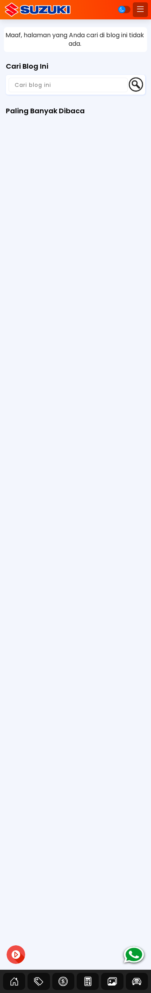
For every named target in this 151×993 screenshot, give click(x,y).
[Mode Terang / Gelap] (124, 9)
